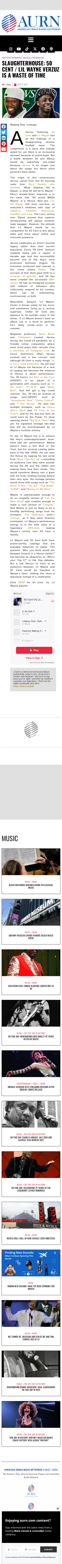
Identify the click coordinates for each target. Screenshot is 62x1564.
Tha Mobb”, (48, 485)
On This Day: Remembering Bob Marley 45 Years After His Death (31, 1038)
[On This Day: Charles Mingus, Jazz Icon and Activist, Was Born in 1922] (31, 1114)
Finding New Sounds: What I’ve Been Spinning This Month (31, 1287)
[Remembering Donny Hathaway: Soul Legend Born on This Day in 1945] (31, 1364)
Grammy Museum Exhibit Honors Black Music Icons (31, 937)
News (34, 881)
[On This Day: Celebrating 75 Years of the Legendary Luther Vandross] (31, 1164)
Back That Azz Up (28, 459)
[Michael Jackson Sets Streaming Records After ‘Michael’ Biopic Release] (31, 1064)
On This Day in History (34, 1033)
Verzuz (26, 165)
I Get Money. (26, 403)
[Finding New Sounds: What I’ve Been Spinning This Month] (31, 1263)
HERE (21, 582)
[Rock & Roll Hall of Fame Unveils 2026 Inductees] (31, 1215)
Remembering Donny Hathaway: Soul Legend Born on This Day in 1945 (31, 1388)
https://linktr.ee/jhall (23, 686)
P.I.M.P (31, 387)
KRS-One (33, 528)
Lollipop (48, 504)
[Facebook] (43, 49)
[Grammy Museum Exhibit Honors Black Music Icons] (31, 912)
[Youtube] (18, 49)
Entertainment (12, 57)
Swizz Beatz (47, 334)
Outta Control (44, 400)
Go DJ (33, 485)
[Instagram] (10, 49)
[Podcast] (51, 49)
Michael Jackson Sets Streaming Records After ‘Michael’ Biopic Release (31, 1088)
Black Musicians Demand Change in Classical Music (31, 886)
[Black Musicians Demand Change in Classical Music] (31, 862)
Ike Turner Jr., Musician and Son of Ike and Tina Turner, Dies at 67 (31, 1338)
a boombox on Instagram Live (29, 350)
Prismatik (38, 57)
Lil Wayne (43, 135)
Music (27, 57)
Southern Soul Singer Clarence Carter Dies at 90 (31, 987)
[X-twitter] (35, 49)
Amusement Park (21, 400)
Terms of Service (48, 1557)
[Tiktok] (27, 49)
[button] (4, 126)
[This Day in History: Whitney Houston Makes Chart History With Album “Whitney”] (31, 1414)
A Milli (14, 489)
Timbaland (24, 337)
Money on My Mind (38, 489)
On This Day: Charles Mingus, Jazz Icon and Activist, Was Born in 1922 (31, 1139)
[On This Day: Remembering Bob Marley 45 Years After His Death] (31, 1013)
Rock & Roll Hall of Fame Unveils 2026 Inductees (31, 1238)
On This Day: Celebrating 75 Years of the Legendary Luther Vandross (31, 1189)
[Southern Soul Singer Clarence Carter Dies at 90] (31, 963)
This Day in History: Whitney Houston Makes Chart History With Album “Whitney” (31, 1439)
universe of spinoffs (23, 276)
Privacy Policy (37, 1557)
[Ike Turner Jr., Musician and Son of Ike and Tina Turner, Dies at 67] (31, 1313)
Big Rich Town (38, 420)
